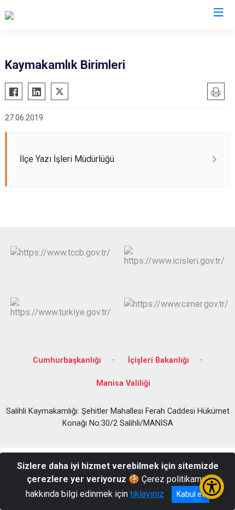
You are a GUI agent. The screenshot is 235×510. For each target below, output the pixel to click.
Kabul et (190, 494)
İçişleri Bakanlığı (158, 360)
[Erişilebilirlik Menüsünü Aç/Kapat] (211, 486)
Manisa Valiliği (123, 383)
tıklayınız (147, 494)
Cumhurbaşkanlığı (67, 360)
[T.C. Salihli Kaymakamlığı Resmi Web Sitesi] (87, 14)
